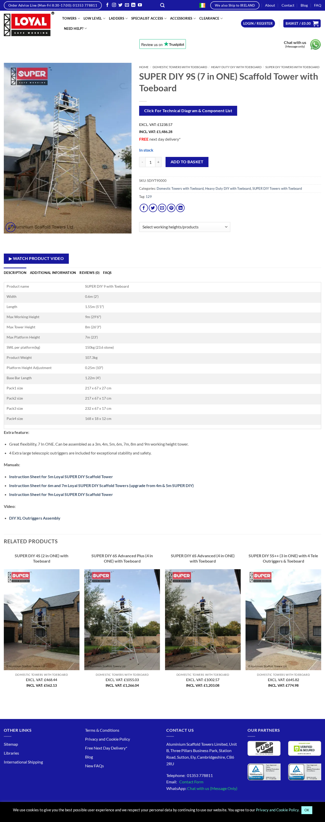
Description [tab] (15, 273)
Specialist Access (147, 18)
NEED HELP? (74, 28)
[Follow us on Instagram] (114, 5)
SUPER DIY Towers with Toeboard (292, 67)
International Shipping (23, 761)
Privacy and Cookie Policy (107, 739)
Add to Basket (187, 161)
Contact (288, 5)
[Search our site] (162, 5)
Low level (93, 18)
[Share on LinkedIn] (180, 208)
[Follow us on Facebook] (107, 5)
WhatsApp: (201, 788)
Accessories (181, 18)
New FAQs (94, 765)
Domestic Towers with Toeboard (180, 67)
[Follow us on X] (120, 5)
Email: (184, 781)
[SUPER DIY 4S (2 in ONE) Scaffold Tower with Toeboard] (41, 619)
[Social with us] (127, 5)
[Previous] (4, 624)
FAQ (317, 5)
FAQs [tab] (107, 273)
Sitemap (11, 744)
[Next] (321, 624)
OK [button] (306, 810)
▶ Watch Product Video (36, 258)
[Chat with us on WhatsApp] (315, 44)
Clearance (209, 18)
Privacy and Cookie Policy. (277, 810)
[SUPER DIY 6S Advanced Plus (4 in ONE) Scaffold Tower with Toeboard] (122, 619)
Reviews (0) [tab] (89, 273)
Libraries (11, 753)
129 (149, 197)
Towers (69, 18)
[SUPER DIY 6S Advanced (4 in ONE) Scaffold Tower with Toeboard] (203, 619)
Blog (304, 5)
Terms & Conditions (102, 730)
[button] (258, 23)
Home (144, 67)
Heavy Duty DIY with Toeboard (236, 67)
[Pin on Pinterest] (171, 208)
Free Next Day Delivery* (106, 747)
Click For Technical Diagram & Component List (188, 110)
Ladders (116, 18)
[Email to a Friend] (162, 208)
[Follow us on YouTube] (140, 5)
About (270, 5)
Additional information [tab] (53, 273)
